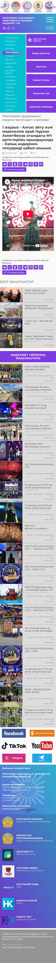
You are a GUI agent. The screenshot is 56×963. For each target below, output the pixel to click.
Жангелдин (11, 52)
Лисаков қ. (10, 106)
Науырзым (10, 84)
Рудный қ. (10, 109)
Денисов (9, 48)
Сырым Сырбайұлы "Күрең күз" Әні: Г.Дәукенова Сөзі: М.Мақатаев (39, 338)
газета (26, 901)
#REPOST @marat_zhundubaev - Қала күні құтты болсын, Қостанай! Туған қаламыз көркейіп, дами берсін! (38, 528)
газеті (27, 885)
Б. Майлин (10, 76)
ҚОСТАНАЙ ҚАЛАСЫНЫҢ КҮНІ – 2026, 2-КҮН (39, 568)
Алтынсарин (11, 37)
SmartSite (29, 947)
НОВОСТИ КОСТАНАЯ (26, 918)
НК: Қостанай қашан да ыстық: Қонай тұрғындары (39, 629)
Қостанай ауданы (10, 71)
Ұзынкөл (9, 91)
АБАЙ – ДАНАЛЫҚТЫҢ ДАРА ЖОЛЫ (38, 690)
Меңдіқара (10, 80)
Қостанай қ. (11, 102)
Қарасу (9, 67)
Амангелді (10, 41)
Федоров (10, 95)
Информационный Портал (29, 869)
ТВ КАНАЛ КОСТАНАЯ (26, 852)
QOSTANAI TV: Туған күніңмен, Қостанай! (36, 406)
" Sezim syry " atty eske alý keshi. (39, 322)
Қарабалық (11, 63)
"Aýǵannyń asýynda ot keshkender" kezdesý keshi (39, 307)
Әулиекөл (10, 45)
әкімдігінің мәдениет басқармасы (33, 820)
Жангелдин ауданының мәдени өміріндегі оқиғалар (25, 118)
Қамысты (10, 59)
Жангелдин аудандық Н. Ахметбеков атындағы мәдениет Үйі (18, 21)
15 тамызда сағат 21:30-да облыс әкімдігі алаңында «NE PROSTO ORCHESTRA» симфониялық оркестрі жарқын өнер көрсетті (38, 487)
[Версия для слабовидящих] (13, 28)
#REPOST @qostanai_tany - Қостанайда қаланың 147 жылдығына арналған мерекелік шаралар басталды (39, 589)
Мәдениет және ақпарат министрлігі (34, 838)
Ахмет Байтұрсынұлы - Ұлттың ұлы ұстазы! (37, 291)
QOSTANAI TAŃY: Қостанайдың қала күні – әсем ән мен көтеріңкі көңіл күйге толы (38, 446)
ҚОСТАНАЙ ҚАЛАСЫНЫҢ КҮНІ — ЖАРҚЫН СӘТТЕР (39, 547)
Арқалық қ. (10, 98)
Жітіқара (9, 56)
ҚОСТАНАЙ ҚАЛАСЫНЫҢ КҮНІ (39, 465)
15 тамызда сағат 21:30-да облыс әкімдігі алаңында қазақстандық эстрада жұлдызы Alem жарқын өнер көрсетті (38, 507)
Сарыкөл (9, 87)
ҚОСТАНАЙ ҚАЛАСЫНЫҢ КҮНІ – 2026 (39, 650)
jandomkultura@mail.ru (14, 808)
